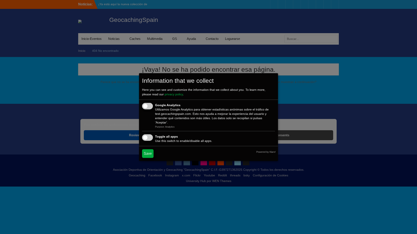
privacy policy (174, 94)
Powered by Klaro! (266, 151)
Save (148, 153)
